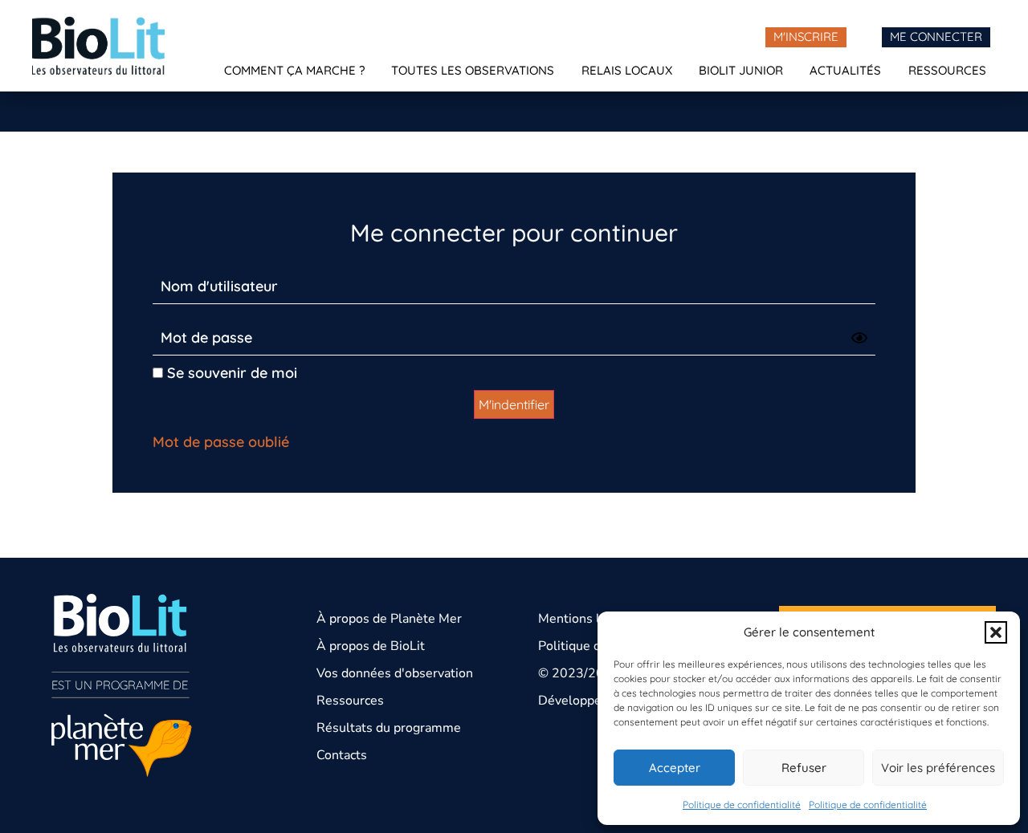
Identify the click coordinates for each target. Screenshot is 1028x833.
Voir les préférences (938, 767)
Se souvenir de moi (230, 373)
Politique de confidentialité (742, 804)
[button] (996, 632)
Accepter (674, 767)
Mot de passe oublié (221, 442)
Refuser (803, 767)
